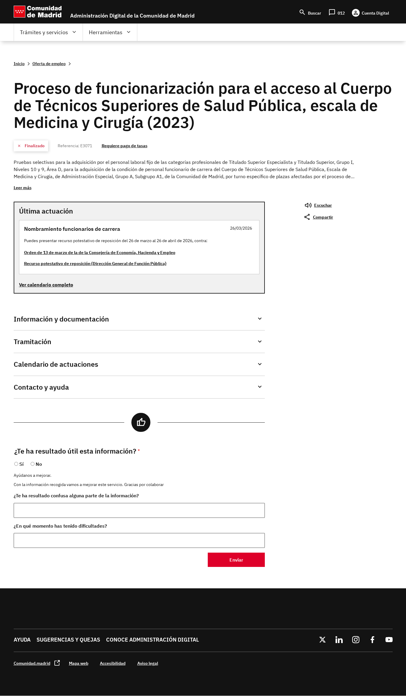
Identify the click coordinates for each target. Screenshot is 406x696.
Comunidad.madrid (32, 663)
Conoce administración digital (152, 639)
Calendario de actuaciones (56, 364)
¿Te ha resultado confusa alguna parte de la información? (76, 496)
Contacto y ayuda (41, 387)
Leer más (23, 187)
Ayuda (22, 639)
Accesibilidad (112, 663)
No (39, 464)
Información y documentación (61, 319)
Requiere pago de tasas (124, 145)
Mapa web (78, 663)
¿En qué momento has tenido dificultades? (60, 526)
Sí (21, 464)
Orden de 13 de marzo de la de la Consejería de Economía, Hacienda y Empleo (99, 252)
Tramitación (32, 342)
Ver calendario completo (46, 285)
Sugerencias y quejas (68, 639)
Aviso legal (147, 663)
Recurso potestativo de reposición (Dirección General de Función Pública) (95, 263)
